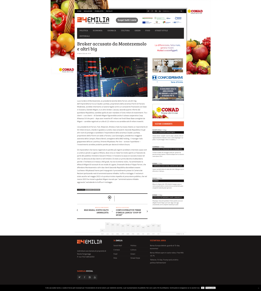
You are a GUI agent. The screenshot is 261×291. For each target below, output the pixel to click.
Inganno (156, 181)
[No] (258, 288)
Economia (97, 30)
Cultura (125, 30)
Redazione (88, 11)
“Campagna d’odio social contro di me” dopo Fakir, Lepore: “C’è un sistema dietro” (168, 166)
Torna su (179, 234)
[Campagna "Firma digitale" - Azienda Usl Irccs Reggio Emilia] (148, 24)
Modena (96, 190)
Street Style (161, 30)
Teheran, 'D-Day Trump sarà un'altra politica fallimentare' (164, 261)
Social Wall (117, 245)
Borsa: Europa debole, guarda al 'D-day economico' (165, 247)
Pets (115, 258)
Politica (84, 30)
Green (137, 30)
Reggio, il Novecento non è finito (164, 132)
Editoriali (85, 36)
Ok (203, 288)
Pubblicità (99, 11)
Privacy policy (210, 288)
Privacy (109, 11)
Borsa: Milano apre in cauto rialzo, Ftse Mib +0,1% (167, 254)
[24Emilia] (93, 20)
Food (147, 30)
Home (79, 11)
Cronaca (111, 30)
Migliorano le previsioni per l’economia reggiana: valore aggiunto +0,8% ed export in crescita (168, 149)
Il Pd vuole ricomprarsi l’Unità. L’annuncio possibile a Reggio (168, 197)
